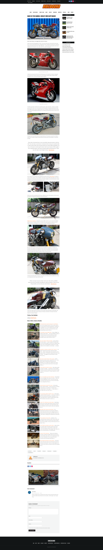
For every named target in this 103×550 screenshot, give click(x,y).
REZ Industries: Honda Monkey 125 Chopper (69, 18)
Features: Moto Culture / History (68, 49)
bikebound (35, 456)
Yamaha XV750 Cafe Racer (44, 433)
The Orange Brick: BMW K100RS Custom (47, 393)
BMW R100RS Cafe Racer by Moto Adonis (47, 440)
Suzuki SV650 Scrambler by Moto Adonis (47, 425)
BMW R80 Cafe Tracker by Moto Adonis (47, 409)
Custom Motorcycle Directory (67, 47)
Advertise (60, 12)
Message (30, 507)
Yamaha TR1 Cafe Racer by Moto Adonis (47, 402)
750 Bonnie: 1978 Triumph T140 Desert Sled (70, 27)
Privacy (39, 543)
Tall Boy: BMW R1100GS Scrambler (46, 367)
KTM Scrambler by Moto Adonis (45, 417)
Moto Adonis (52, 176)
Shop (68, 12)
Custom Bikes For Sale (63, 543)
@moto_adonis (33, 318)
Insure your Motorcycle (66, 46)
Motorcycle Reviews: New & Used (68, 52)
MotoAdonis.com (33, 317)
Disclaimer (42, 543)
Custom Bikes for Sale (66, 44)
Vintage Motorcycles (57, 543)
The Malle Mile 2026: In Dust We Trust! (70, 32)
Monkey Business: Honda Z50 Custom (46, 385)
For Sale (64, 12)
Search (72, 12)
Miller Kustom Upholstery (31, 220)
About (46, 12)
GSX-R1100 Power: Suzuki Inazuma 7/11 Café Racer (49, 323)
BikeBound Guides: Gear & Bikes (68, 50)
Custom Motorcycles (50, 543)
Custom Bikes (35, 12)
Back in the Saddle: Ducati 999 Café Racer (47, 376)
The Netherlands (30, 452)
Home (31, 12)
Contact (50, 12)
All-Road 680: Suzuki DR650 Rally (46, 332)
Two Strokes (30, 2)
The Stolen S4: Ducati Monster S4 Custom (70, 22)
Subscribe (55, 12)
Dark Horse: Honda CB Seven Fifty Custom (47, 358)
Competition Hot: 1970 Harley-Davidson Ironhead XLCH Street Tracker (70, 37)
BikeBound (51, 541)
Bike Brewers (51, 150)
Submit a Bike (41, 12)
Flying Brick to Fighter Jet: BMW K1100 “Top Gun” (48, 349)
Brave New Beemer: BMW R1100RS (46, 340)
